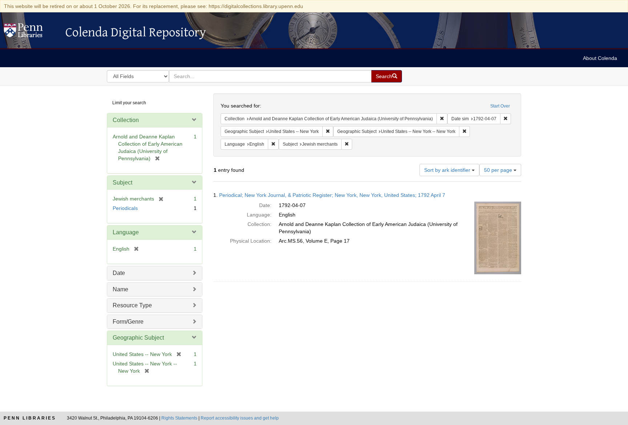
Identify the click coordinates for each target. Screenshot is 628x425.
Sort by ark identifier (448, 170)
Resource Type (132, 305)
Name (120, 289)
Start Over (500, 106)
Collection (126, 120)
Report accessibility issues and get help (240, 418)
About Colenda (600, 58)
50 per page (499, 170)
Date (119, 273)
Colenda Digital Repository (31, 32)
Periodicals (125, 208)
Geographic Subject (138, 338)
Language (126, 232)
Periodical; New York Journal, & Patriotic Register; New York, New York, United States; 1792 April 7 (332, 195)
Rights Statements (179, 418)
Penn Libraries (30, 418)
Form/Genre (128, 322)
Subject (122, 182)
